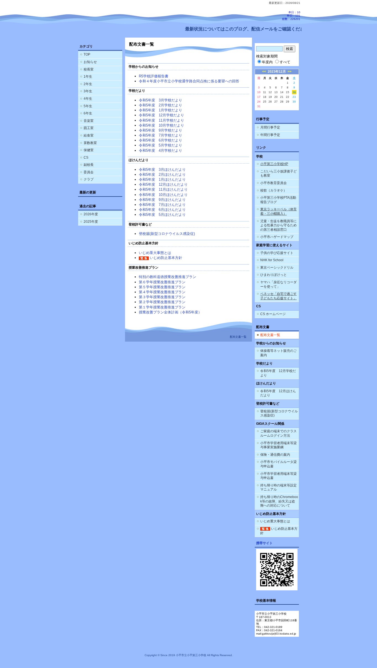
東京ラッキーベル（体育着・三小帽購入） (278, 211)
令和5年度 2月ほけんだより (162, 174)
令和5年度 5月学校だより (160, 145)
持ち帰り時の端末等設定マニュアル (278, 487)
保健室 (89, 150)
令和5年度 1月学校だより (160, 110)
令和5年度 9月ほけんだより (162, 200)
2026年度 (91, 214)
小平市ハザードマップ (276, 237)
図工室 (89, 128)
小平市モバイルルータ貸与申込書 (278, 464)
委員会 (89, 172)
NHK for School (271, 260)
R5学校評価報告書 (153, 76)
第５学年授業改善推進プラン (162, 287)
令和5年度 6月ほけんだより (162, 210)
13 (276, 92)
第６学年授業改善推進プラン (162, 282)
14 (281, 92)
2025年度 (91, 222)
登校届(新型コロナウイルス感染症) (167, 234)
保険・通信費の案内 (275, 455)
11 (264, 92)
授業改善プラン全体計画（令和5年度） (170, 312)
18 (264, 96)
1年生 (88, 76)
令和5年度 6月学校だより (160, 140)
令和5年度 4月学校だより (160, 150)
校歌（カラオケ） (273, 190)
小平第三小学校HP (274, 164)
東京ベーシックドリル (276, 267)
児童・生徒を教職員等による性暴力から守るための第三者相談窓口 (278, 225)
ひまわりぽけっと (273, 275)
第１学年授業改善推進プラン (162, 307)
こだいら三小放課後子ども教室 (278, 173)
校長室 (89, 69)
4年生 (88, 99)
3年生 (88, 91)
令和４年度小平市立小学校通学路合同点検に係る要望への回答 (189, 81)
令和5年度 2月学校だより (160, 105)
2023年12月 (277, 72)
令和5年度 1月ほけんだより (162, 179)
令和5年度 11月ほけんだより (163, 189)
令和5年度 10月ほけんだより (163, 195)
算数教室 (90, 143)
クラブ (89, 179)
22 (287, 96)
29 (287, 101)
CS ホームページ (273, 314)
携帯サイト (264, 543)
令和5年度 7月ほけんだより (162, 205)
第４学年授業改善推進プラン (162, 292)
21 (281, 96)
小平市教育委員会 (273, 183)
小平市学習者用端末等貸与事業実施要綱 (278, 445)
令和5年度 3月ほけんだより (162, 169)
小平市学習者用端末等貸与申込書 (278, 476)
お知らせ (90, 62)
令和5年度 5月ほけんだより (162, 215)
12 (270, 92)
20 (276, 96)
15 (287, 92)
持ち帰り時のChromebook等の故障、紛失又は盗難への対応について (279, 501)
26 (270, 101)
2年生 (88, 84)
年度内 (267, 62)
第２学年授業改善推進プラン (162, 302)
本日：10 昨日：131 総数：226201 (291, 15)
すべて (285, 62)
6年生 (88, 113)
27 (276, 101)
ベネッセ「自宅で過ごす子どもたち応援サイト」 (278, 296)
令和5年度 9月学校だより (160, 130)
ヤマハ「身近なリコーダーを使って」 (278, 284)
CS (86, 157)
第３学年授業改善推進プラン (162, 297)
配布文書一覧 (270, 335)
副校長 (89, 165)
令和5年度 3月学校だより (160, 100)
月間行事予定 (270, 127)
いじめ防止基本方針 (165, 258)
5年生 (88, 106)
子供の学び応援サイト (276, 253)
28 (281, 101)
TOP (87, 54)
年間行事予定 (270, 135)
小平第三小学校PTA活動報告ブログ (278, 200)
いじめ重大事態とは (155, 253)
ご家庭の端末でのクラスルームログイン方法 (278, 433)
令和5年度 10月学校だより (161, 125)
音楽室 (89, 121)
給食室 (89, 135)
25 (264, 101)
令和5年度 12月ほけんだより (163, 184)
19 (270, 96)
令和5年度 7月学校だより (160, 135)
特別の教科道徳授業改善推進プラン (167, 277)
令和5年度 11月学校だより (161, 120)
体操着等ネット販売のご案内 (278, 353)
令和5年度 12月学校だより (161, 115)
